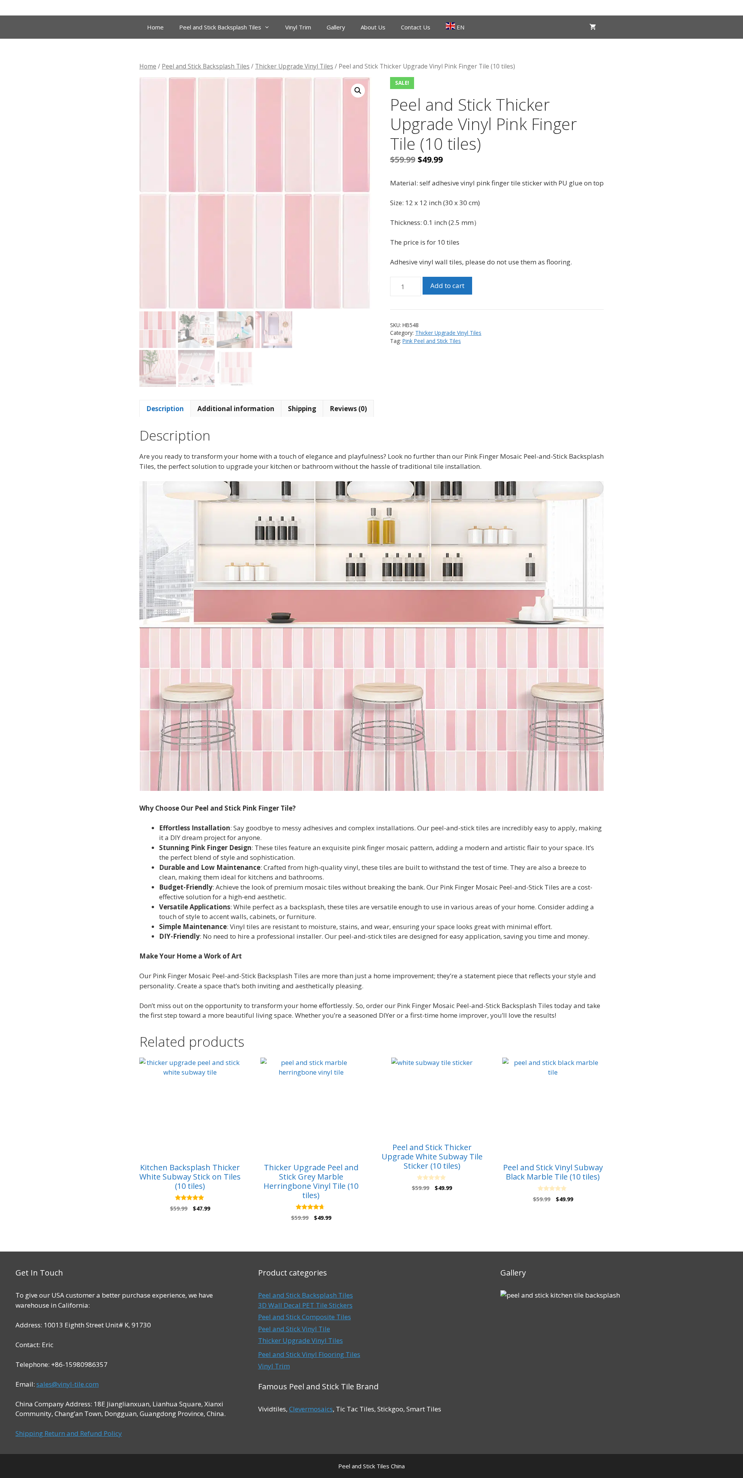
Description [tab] (165, 408)
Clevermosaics (311, 1408)
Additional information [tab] (235, 408)
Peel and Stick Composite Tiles (304, 1316)
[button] (358, 91)
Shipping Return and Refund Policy (68, 1433)
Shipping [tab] (302, 408)
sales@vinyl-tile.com (67, 1384)
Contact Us (415, 27)
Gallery (336, 27)
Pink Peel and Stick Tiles (431, 341)
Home (155, 27)
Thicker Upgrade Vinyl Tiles (294, 66)
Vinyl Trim (298, 27)
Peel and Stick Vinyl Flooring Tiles (309, 1354)
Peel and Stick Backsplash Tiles (220, 27)
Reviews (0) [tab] (348, 408)
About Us (373, 27)
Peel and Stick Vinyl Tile (294, 1328)
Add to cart (447, 285)
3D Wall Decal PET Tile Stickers (305, 1305)
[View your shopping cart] (593, 27)
